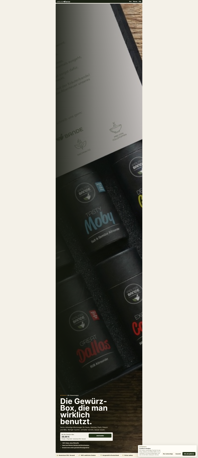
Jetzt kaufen (100, 435)
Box (130, 1)
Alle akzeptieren (189, 454)
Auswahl (178, 454)
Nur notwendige (168, 454)
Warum (135, 1)
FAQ (140, 1)
